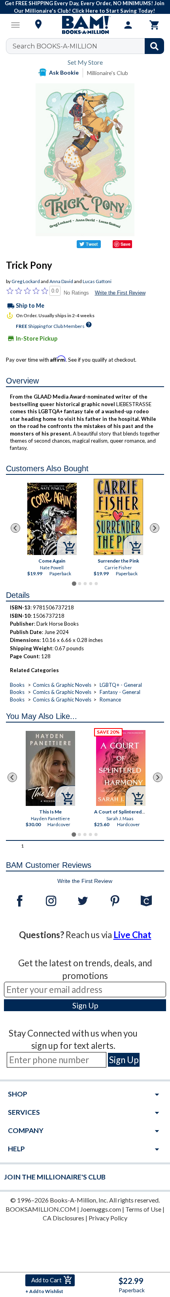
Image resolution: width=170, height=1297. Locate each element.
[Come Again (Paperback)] (52, 519)
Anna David (61, 281)
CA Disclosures (63, 1218)
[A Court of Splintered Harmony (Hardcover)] (120, 768)
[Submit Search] (154, 46)
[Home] (85, 25)
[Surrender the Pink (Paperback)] (118, 517)
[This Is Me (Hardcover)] (50, 768)
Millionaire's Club (107, 72)
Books (17, 685)
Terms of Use (143, 1209)
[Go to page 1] (74, 584)
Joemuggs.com (100, 1209)
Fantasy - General (120, 692)
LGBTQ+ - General (121, 685)
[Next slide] (154, 528)
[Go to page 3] (85, 583)
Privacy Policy (108, 1218)
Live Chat (132, 934)
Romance (110, 699)
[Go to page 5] (96, 583)
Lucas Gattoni (97, 281)
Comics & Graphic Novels (62, 685)
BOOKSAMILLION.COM (41, 1209)
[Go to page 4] (90, 583)
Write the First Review (120, 293)
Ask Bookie (64, 72)
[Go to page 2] (79, 583)
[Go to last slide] (15, 528)
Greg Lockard (25, 281)
